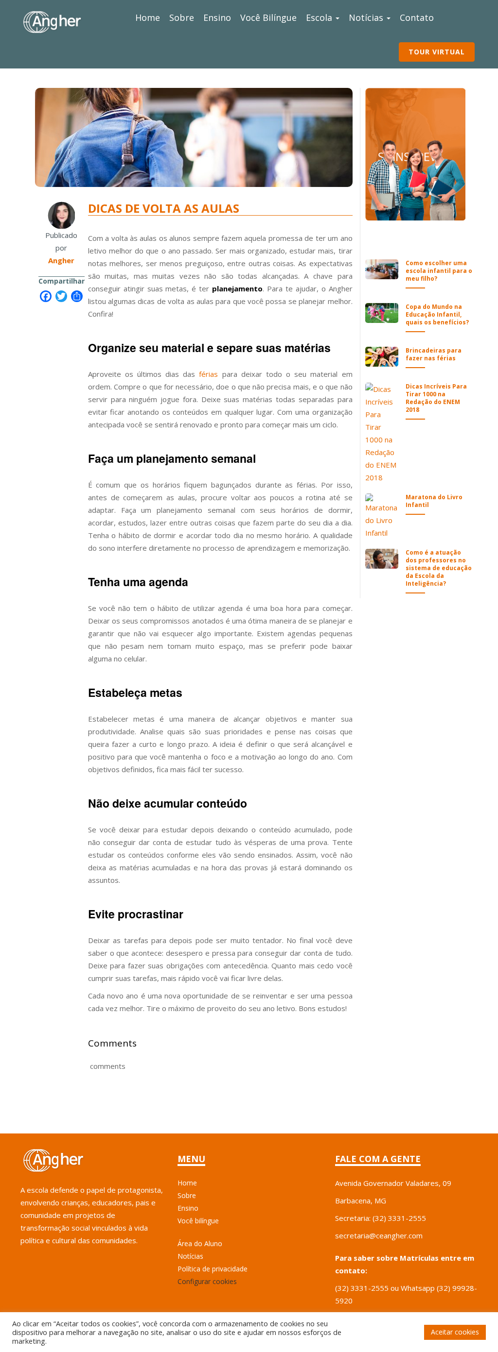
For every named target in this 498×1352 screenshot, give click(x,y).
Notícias (367, 17)
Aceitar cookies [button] (455, 1331)
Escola (320, 17)
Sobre (181, 17)
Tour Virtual (437, 51)
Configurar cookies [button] (207, 1281)
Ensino (217, 17)
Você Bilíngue (268, 17)
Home (147, 17)
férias (208, 374)
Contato (417, 17)
